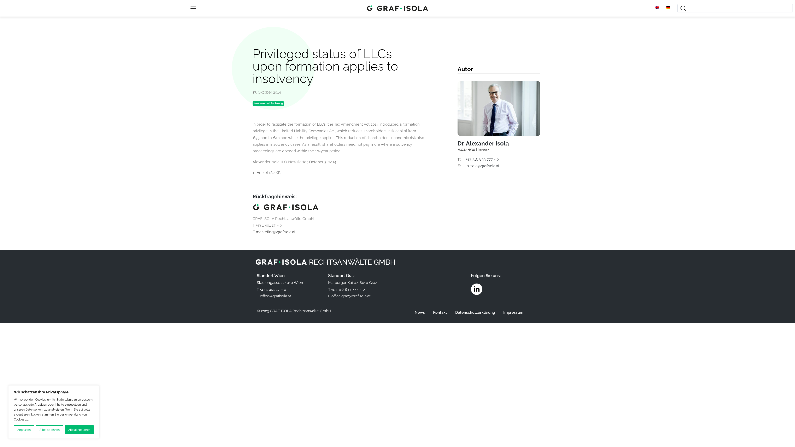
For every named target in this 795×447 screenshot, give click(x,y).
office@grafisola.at (275, 296)
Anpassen (24, 429)
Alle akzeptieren (79, 429)
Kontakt (440, 312)
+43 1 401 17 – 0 (273, 289)
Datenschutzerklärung (475, 312)
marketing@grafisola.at (275, 232)
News (420, 312)
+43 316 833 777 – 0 (348, 289)
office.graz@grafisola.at (351, 296)
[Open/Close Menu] (193, 8)
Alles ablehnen (50, 429)
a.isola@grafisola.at (483, 166)
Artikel (263, 173)
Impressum (513, 312)
